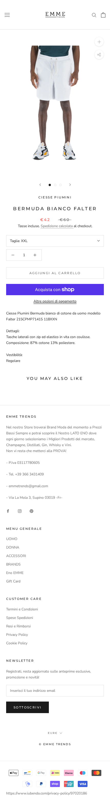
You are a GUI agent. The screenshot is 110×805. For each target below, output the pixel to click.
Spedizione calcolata (57, 226)
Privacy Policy (17, 634)
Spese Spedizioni (19, 617)
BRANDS (13, 564)
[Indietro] (40, 185)
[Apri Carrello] (103, 14)
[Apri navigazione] (7, 15)
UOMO (11, 538)
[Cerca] (94, 15)
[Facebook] (8, 511)
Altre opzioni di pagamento (55, 301)
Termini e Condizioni (22, 609)
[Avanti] (70, 185)
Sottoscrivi (27, 707)
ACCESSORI (16, 555)
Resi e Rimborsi (18, 626)
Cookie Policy (16, 643)
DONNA (12, 547)
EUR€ (53, 733)
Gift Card (13, 581)
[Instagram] (19, 511)
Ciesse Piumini (55, 197)
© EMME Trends (55, 744)
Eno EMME (15, 572)
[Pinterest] (31, 511)
